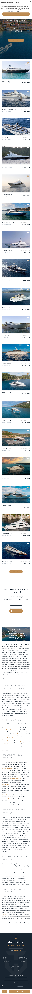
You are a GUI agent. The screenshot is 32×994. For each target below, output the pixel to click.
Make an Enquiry (16, 607)
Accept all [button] (16, 14)
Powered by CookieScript (7, 16)
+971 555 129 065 (15, 970)
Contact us (5, 914)
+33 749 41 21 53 (23, 961)
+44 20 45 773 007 (7, 961)
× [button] (30, 1)
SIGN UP (16, 982)
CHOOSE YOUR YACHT (16, 40)
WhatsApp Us (17, 611)
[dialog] (16, 9)
